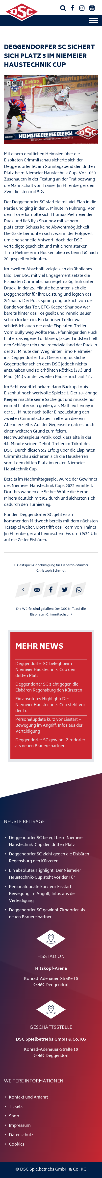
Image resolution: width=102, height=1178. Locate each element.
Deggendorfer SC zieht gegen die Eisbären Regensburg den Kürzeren (48, 687)
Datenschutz (21, 1135)
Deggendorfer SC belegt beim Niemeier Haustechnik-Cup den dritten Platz (45, 670)
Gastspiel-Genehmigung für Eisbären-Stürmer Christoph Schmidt (52, 568)
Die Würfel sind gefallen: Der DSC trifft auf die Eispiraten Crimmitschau (51, 611)
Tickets (16, 1106)
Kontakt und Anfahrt (28, 1097)
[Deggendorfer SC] (22, 20)
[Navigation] (93, 22)
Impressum (20, 1125)
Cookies (17, 1144)
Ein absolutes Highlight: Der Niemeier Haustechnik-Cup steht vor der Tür (50, 705)
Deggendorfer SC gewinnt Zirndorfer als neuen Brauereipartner (50, 743)
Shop (14, 1116)
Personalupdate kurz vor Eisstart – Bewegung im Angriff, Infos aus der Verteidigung (48, 725)
